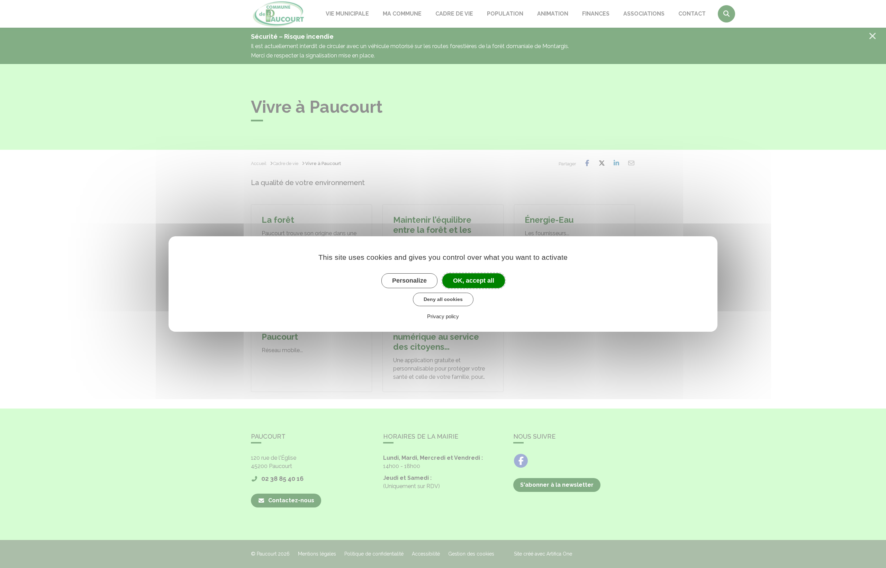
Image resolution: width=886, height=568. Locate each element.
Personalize (409, 280)
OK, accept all (473, 280)
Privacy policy (443, 316)
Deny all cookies (443, 299)
